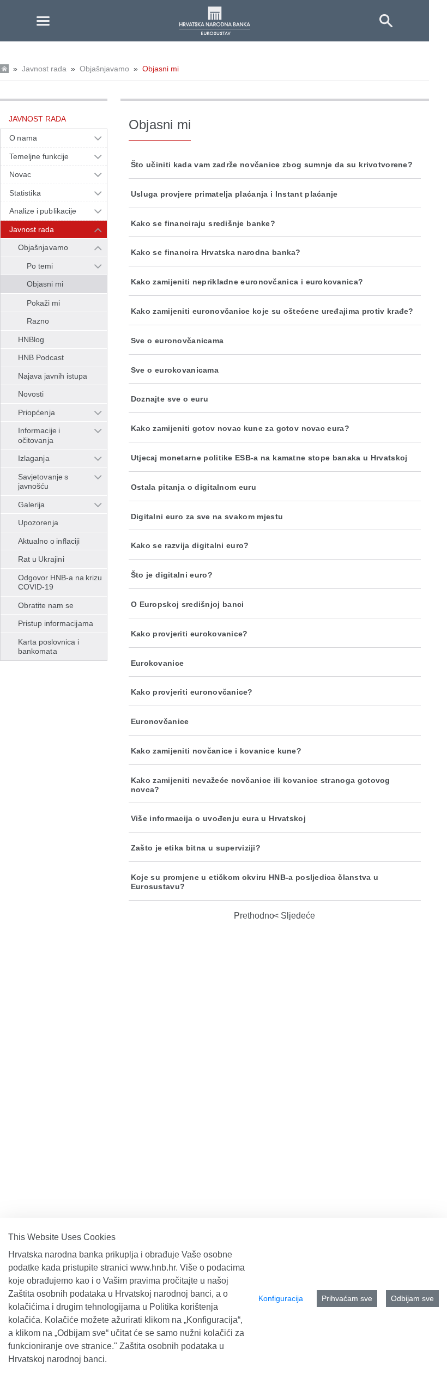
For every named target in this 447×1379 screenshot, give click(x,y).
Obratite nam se (46, 605)
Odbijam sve (412, 1298)
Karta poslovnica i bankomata (48, 646)
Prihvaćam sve (347, 1298)
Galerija (31, 504)
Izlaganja (34, 458)
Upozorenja (38, 522)
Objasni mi (160, 68)
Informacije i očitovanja (39, 435)
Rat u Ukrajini (41, 559)
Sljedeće (297, 915)
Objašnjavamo (104, 68)
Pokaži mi (43, 303)
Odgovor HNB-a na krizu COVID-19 (60, 582)
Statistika (25, 193)
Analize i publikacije (42, 210)
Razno (38, 321)
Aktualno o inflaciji (49, 541)
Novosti (31, 394)
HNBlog (31, 339)
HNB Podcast (41, 357)
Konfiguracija (280, 1298)
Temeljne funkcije (39, 156)
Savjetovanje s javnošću (43, 481)
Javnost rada (44, 68)
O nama (23, 137)
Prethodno (254, 915)
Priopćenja (36, 412)
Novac (20, 174)
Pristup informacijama (55, 623)
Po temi (40, 266)
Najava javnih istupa (52, 376)
